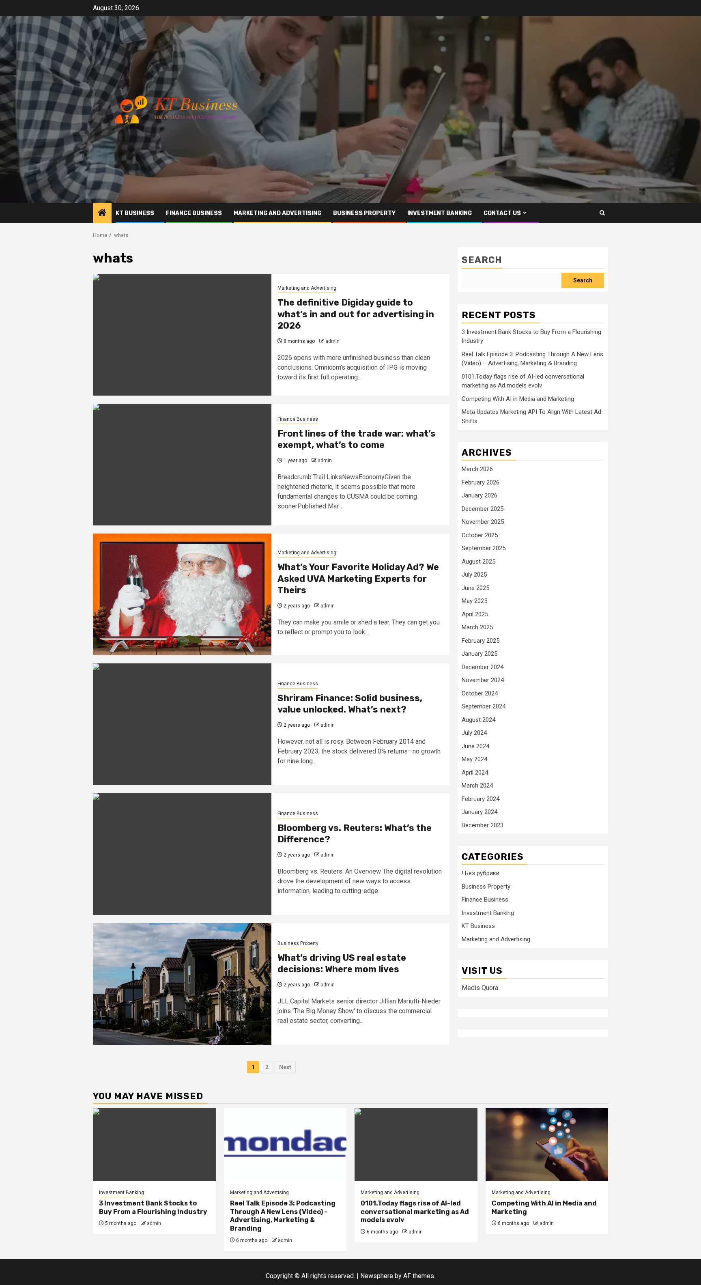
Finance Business (194, 213)
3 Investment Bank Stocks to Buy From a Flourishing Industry (153, 1207)
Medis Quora (480, 988)
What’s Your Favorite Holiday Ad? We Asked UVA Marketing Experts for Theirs (358, 579)
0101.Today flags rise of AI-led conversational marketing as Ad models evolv (415, 1211)
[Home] (102, 213)
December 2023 (482, 825)
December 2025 (482, 508)
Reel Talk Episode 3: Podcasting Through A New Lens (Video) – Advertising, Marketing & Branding (282, 1215)
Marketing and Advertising (277, 213)
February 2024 (480, 799)
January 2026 (479, 495)
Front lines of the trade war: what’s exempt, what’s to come (356, 439)
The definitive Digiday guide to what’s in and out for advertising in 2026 (355, 314)
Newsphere (376, 1276)
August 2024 (478, 719)
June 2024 (475, 746)
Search (482, 259)
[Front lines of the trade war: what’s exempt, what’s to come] (182, 464)
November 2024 (483, 680)
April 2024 (475, 772)
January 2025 (479, 653)
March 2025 (477, 627)
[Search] (602, 213)
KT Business (135, 213)
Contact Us (502, 213)
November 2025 (483, 521)
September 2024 (483, 706)
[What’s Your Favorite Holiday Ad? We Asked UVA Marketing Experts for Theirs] (182, 594)
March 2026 (477, 469)
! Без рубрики (480, 873)
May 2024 (474, 759)
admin (332, 341)
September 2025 (483, 548)
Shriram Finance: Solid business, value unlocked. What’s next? (349, 704)
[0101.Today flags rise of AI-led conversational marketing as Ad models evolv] (416, 1144)
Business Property (364, 213)
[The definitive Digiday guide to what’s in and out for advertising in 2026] (182, 335)
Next (285, 1067)
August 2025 (478, 561)
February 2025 (480, 640)
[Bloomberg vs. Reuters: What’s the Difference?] (182, 854)
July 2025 (474, 574)
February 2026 (480, 482)
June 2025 (475, 588)
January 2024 (479, 812)
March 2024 (477, 785)
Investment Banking (439, 213)
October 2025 (480, 535)
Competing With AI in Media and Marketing (518, 399)
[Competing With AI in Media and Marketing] (547, 1144)
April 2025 (475, 614)
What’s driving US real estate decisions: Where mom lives (341, 963)
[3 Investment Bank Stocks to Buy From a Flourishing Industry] (154, 1144)
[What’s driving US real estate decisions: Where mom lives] (182, 984)
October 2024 (480, 693)
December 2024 (482, 667)
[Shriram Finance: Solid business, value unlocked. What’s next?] (182, 724)
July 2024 (474, 732)
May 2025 (474, 601)
